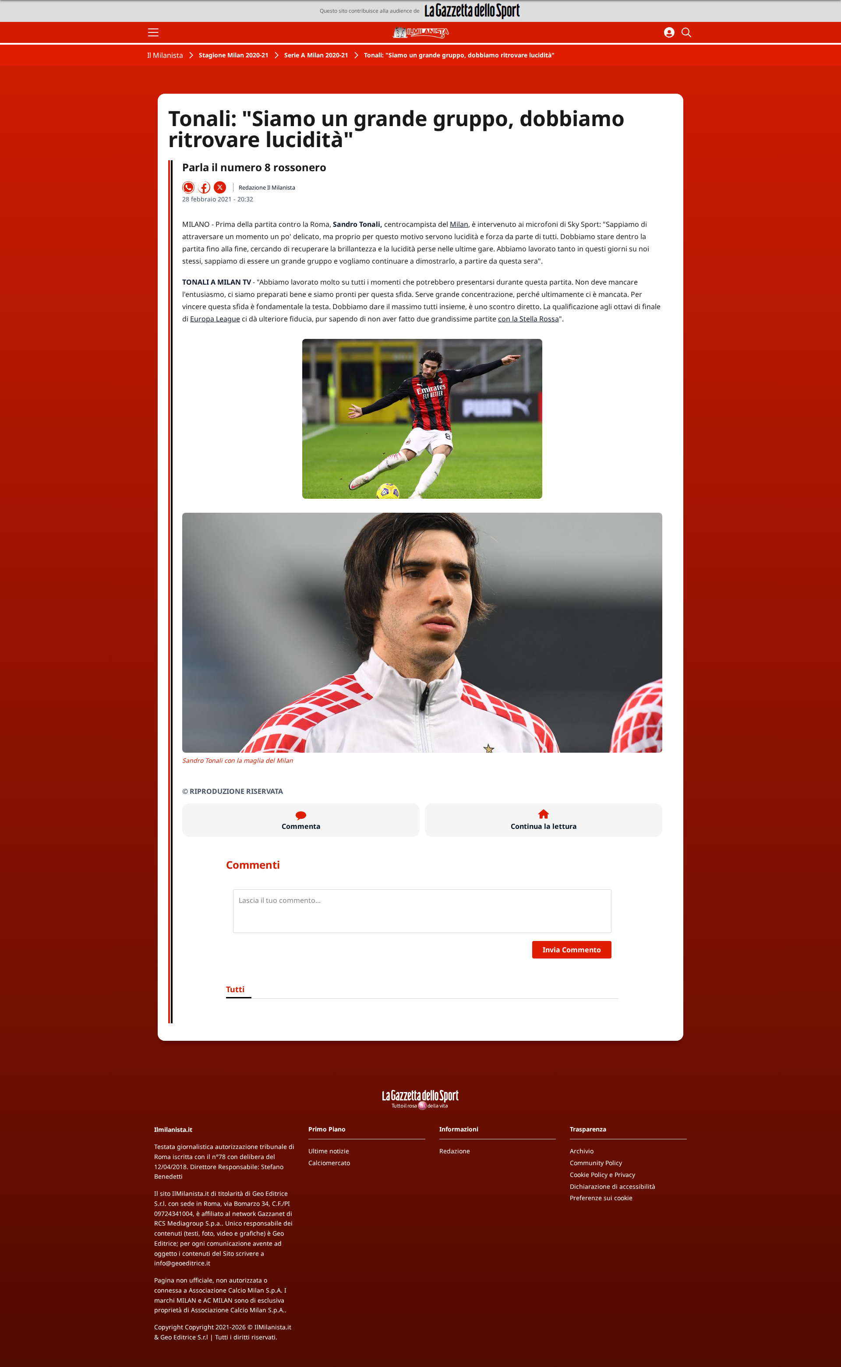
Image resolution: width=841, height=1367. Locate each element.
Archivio (582, 1151)
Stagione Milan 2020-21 (234, 55)
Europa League (215, 319)
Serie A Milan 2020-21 (316, 55)
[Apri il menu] (153, 32)
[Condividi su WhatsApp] (188, 187)
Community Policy (596, 1163)
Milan (459, 224)
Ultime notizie (328, 1151)
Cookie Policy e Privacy (602, 1174)
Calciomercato (329, 1163)
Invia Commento (572, 950)
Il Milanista (165, 55)
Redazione (454, 1151)
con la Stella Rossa (528, 319)
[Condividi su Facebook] (204, 187)
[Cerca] (688, 32)
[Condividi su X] (220, 187)
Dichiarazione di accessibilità (612, 1186)
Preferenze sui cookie (601, 1198)
